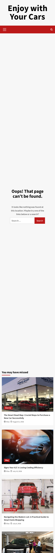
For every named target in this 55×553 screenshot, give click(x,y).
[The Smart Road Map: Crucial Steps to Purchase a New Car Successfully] (27, 394)
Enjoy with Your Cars (27, 12)
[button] (4, 29)
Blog (6, 460)
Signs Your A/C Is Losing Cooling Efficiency (23, 467)
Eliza (7, 422)
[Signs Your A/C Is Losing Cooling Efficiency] (27, 447)
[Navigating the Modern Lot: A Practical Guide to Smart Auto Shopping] (27, 496)
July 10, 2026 (17, 471)
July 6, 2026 (17, 523)
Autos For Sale (10, 510)
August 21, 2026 (18, 422)
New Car (8, 408)
